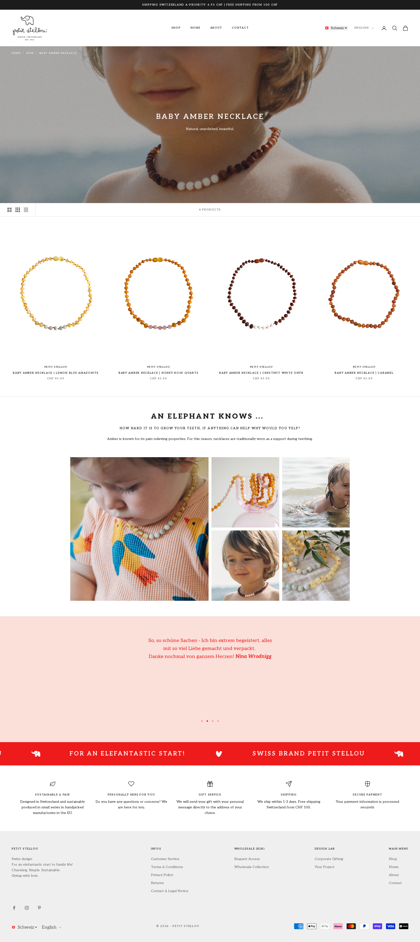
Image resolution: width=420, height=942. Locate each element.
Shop (176, 27)
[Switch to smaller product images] (18, 209)
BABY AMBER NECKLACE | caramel (364, 372)
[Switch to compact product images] (26, 209)
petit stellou (55, 366)
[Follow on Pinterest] (39, 907)
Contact (240, 27)
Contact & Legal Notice (169, 891)
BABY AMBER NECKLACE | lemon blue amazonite (56, 372)
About (216, 27)
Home (196, 27)
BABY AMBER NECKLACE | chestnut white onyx (261, 372)
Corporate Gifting (329, 859)
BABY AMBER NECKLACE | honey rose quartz (159, 372)
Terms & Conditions (167, 867)
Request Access (247, 859)
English (362, 28)
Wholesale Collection (251, 867)
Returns (157, 883)
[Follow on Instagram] (26, 907)
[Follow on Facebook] (14, 907)
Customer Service (165, 859)
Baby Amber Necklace (58, 53)
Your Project (324, 867)
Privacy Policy (162, 875)
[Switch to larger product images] (9, 209)
